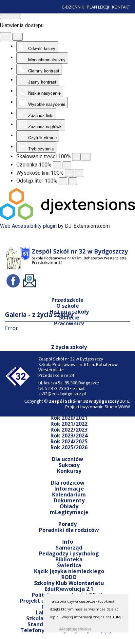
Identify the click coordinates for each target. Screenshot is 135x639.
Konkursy (69, 470)
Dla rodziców (68, 482)
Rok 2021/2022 (68, 423)
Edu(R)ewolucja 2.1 (69, 588)
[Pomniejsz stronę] (76, 157)
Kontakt (121, 7)
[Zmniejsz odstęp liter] (63, 181)
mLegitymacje (69, 512)
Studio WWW (117, 407)
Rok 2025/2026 (68, 447)
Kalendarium (69, 494)
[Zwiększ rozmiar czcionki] (67, 165)
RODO (69, 577)
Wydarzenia (69, 412)
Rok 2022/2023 (68, 429)
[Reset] (5, 36)
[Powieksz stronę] (86, 157)
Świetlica (69, 565)
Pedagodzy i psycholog (69, 553)
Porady (67, 524)
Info (67, 541)
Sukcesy (69, 465)
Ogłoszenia (69, 353)
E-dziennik (73, 7)
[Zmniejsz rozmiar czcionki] (57, 165)
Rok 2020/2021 (68, 417)
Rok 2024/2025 (68, 441)
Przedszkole (67, 299)
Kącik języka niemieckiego (69, 571)
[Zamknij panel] (17, 37)
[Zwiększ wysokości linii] (79, 173)
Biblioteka (69, 559)
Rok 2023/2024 (68, 435)
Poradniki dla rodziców (69, 529)
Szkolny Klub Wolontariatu (69, 583)
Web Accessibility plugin (28, 226)
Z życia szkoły (69, 347)
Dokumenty (69, 500)
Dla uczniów (67, 459)
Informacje (69, 488)
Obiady (69, 506)
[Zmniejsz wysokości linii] (69, 173)
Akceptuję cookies (75, 628)
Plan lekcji (98, 7)
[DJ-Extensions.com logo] (67, 218)
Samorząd (69, 547)
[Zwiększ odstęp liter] (72, 181)
